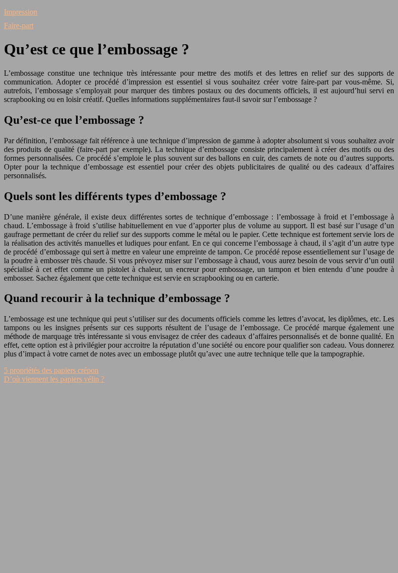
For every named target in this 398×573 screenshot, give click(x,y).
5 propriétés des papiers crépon (51, 370)
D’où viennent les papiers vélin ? (54, 379)
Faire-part (18, 25)
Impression (20, 12)
